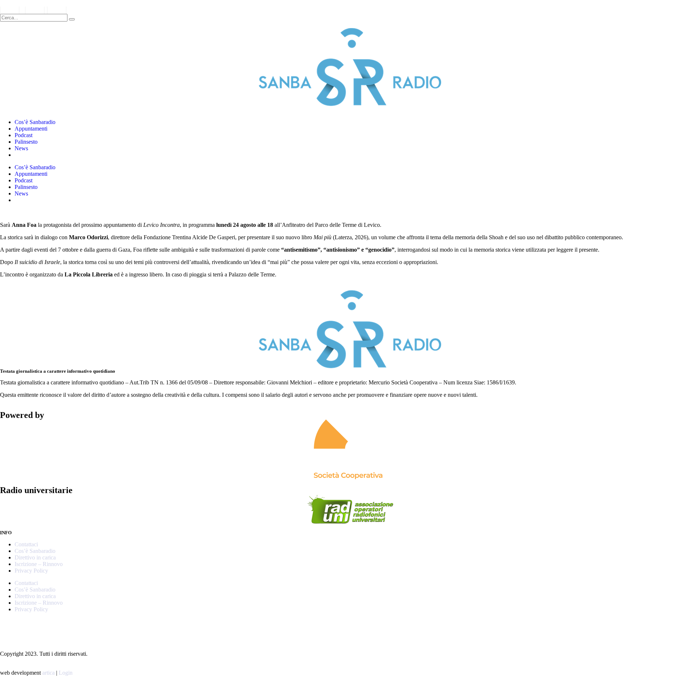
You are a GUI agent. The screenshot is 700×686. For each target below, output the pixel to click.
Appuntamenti (31, 128)
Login (66, 673)
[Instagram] (9, 628)
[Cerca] (72, 19)
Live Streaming (32, 155)
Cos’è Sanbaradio (35, 122)
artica (48, 673)
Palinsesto (26, 142)
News (21, 148)
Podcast (23, 135)
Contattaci (26, 544)
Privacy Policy (31, 570)
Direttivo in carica (35, 557)
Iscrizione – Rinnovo (39, 564)
